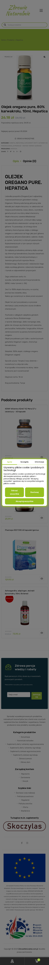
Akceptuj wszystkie (24, 501)
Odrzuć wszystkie (14, 492)
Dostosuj (34, 492)
